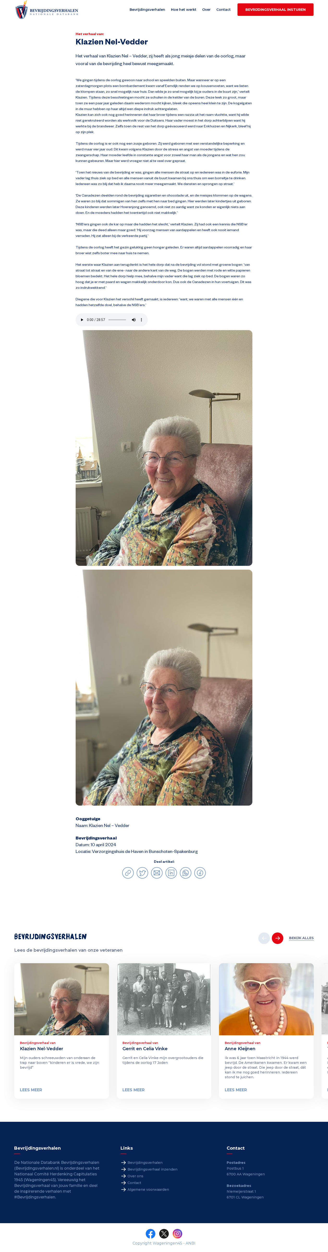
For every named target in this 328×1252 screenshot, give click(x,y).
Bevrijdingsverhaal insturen (275, 9)
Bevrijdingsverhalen (147, 9)
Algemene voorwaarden (148, 1189)
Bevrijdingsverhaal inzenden (152, 1169)
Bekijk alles (301, 938)
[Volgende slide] (277, 938)
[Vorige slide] (264, 938)
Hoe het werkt (183, 9)
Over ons (135, 1176)
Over (206, 9)
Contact (223, 9)
